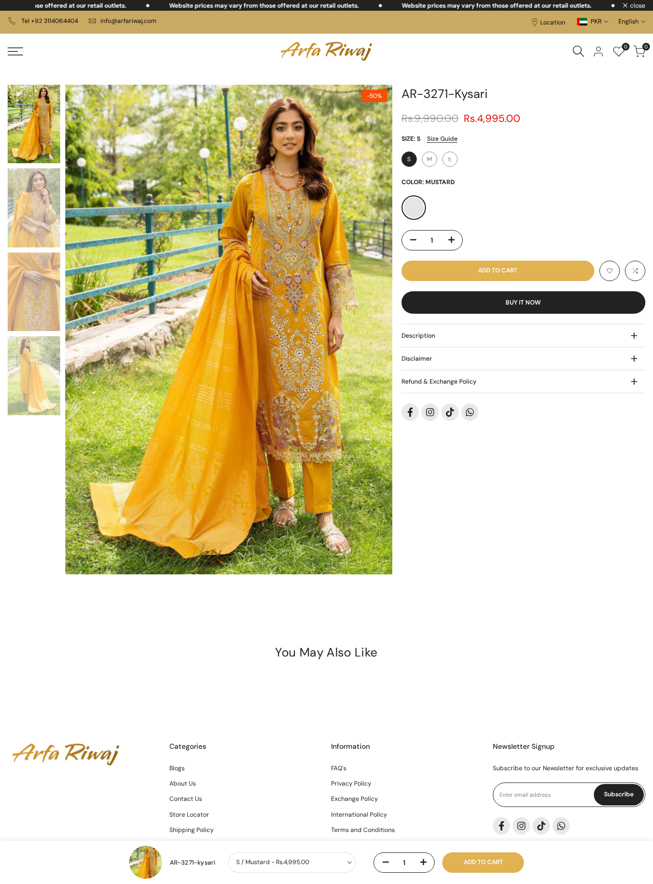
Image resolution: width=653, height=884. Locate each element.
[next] (372, 329)
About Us (182, 783)
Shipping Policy (191, 830)
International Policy (359, 815)
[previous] (86, 329)
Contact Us (185, 799)
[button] (609, 271)
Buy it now (523, 302)
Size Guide (442, 139)
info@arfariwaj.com (129, 21)
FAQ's (338, 768)
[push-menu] (15, 51)
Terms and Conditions (363, 830)
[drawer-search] (578, 51)
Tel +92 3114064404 (49, 21)
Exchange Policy (354, 799)
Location (552, 22)
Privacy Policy (351, 783)
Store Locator (189, 815)
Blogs (177, 768)
